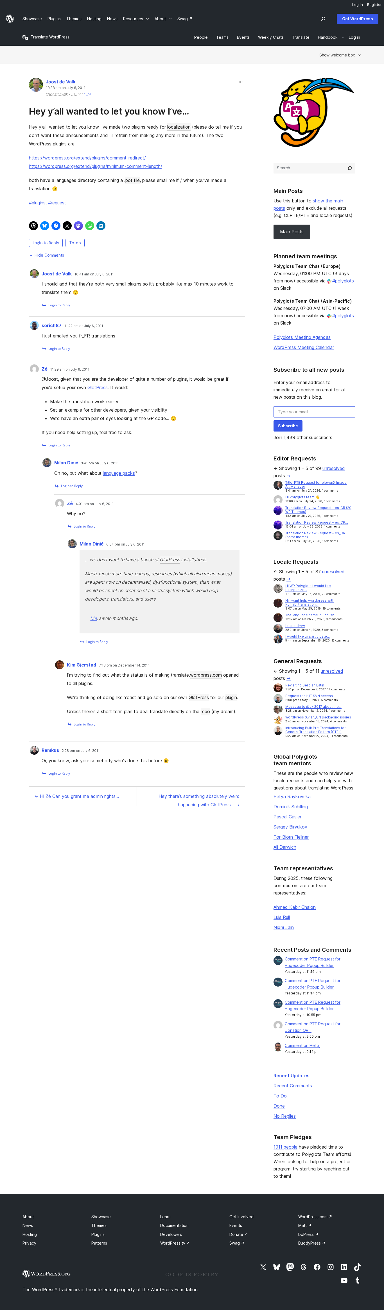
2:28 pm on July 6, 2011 (81, 751)
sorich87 (52, 325)
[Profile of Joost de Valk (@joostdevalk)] (36, 86)
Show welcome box (337, 55)
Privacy (29, 1243)
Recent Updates (292, 1075)
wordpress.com (206, 675)
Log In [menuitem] (357, 4)
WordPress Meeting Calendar (304, 347)
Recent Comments (293, 1085)
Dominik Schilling (291, 806)
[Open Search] (323, 19)
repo (205, 711)
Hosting (29, 1234)
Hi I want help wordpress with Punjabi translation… (309, 602)
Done (279, 1106)
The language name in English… (311, 615)
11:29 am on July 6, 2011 (69, 369)
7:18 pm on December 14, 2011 (124, 665)
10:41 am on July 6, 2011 (94, 274)
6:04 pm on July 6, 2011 (125, 544)
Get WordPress (357, 18)
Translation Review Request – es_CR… (316, 522)
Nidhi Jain (284, 927)
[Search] (349, 168)
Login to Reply (46, 242)
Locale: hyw (295, 626)
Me (93, 618)
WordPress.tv (175, 1243)
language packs (119, 473)
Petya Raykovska (292, 796)
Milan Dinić (66, 462)
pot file (132, 180)
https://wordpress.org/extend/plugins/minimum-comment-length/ (95, 166)
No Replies (285, 1116)
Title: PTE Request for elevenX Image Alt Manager (316, 484)
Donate (238, 1234)
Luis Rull (282, 917)
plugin (231, 697)
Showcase (101, 1216)
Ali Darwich (285, 847)
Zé (45, 369)
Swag (237, 1243)
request (57, 203)
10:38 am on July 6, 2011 (65, 88)
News (27, 1225)
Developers (171, 1234)
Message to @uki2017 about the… (313, 706)
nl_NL (87, 94)
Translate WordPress (50, 37)
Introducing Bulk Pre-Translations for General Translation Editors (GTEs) (315, 730)
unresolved (333, 468)
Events (235, 1225)
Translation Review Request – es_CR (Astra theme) (315, 535)
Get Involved (241, 1216)
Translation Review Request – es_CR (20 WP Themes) (318, 510)
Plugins (98, 1234)
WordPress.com (315, 1216)
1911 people (285, 1147)
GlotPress (97, 387)
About (28, 1216)
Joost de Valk (60, 82)
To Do (280, 1096)
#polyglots (343, 281)
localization (179, 127)
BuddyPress (312, 1243)
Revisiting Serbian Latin (304, 685)
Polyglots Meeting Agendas (302, 337)
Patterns (99, 1243)
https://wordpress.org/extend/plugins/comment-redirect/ (87, 158)
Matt (304, 1225)
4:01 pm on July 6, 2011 (95, 504)
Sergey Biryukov (290, 827)
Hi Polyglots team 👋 (302, 497)
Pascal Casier (287, 817)
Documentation (174, 1225)
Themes (99, 1225)
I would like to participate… (307, 636)
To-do (75, 242)
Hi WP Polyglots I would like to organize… (308, 588)
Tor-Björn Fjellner (291, 837)
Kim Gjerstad (81, 665)
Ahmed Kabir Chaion (295, 907)
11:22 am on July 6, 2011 (83, 326)
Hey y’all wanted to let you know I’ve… (109, 111)
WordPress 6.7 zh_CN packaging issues (318, 717)
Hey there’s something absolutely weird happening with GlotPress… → (199, 800)
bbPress (308, 1234)
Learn (165, 1216)
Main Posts (292, 231)
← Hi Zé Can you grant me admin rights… (76, 796)
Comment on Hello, (302, 1045)
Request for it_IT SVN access (309, 696)
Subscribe (288, 425)
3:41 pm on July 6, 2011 (100, 463)
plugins (37, 203)
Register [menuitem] (374, 4)
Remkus (50, 750)
